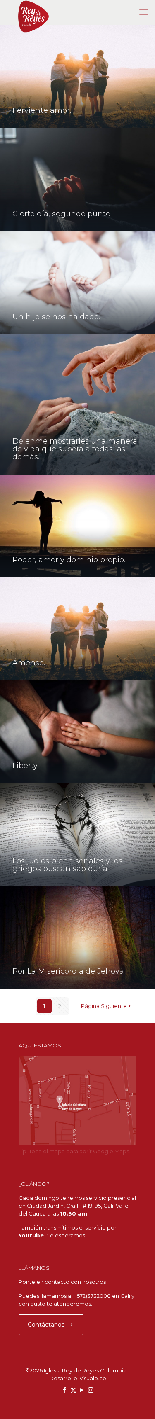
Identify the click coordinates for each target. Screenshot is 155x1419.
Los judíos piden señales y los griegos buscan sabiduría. (67, 864)
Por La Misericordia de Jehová (68, 971)
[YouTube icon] (82, 1390)
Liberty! (25, 765)
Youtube (31, 1235)
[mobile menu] (144, 12)
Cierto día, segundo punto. (62, 213)
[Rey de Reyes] (33, 12)
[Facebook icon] (65, 1390)
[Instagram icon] (91, 1390)
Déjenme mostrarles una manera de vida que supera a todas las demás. (74, 449)
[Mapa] (77, 1143)
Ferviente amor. (41, 110)
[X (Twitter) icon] (73, 1390)
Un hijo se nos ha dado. (56, 316)
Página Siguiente (104, 1006)
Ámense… (30, 662)
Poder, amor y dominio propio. (68, 559)
